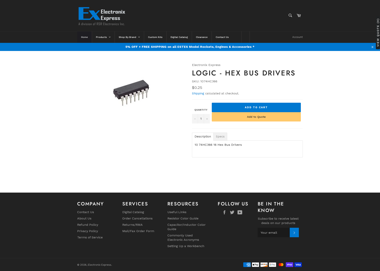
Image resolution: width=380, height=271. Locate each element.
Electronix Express (99, 264)
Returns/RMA (132, 225)
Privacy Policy (87, 231)
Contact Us (85, 212)
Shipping (198, 93)
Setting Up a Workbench (185, 246)
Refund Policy (87, 225)
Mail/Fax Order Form (138, 231)
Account (297, 37)
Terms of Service (90, 237)
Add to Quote (256, 116)
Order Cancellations (137, 218)
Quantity (200, 109)
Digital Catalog (133, 212)
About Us (84, 218)
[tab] (203, 137)
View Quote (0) (377, 32)
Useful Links (176, 212)
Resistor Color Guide (183, 218)
